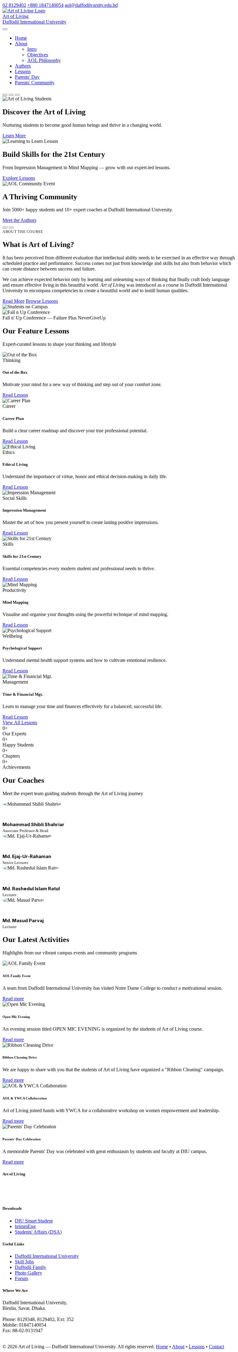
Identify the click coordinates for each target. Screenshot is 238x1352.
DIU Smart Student (34, 1220)
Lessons (23, 71)
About (178, 1346)
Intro (32, 49)
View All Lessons (19, 722)
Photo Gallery (28, 1272)
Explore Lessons (18, 178)
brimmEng (25, 1226)
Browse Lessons (42, 301)
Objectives (37, 54)
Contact (216, 1346)
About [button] (21, 43)
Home (21, 38)
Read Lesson (15, 395)
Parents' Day (27, 77)
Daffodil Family (30, 1267)
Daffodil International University (47, 1256)
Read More (13, 301)
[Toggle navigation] (4, 29)
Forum (21, 1278)
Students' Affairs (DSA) (38, 1232)
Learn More (14, 135)
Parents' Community (35, 82)
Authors (23, 65)
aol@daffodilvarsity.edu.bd (91, 5)
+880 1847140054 (45, 5)
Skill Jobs (24, 1261)
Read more (13, 998)
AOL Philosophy (44, 60)
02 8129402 (14, 5)
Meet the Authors (19, 220)
